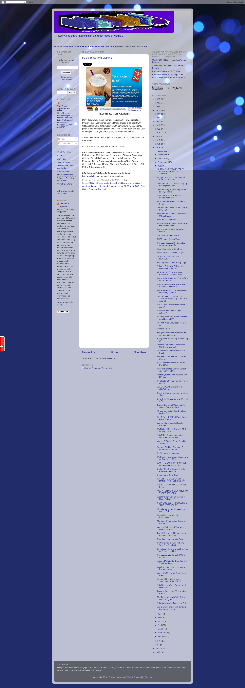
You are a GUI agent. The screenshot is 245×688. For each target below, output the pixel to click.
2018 (157, 129)
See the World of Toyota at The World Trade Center (171, 448)
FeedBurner (66, 80)
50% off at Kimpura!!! (166, 220)
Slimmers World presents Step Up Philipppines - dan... (172, 184)
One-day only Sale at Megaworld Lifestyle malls (171, 191)
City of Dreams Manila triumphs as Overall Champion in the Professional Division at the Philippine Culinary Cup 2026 (65, 120)
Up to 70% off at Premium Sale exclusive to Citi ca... (171, 470)
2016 (157, 136)
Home (56, 46)
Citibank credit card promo (122, 183)
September (163, 162)
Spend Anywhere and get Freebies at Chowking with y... (172, 550)
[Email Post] (125, 180)
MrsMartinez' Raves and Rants (65, 167)
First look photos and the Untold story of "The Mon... (171, 370)
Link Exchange (63, 191)
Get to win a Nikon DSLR (168, 235)
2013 (157, 148)
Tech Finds (129, 46)
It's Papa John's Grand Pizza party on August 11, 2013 (172, 458)
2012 (157, 641)
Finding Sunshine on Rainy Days (171, 262)
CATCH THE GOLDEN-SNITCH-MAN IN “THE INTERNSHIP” (171, 480)
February (162, 633)
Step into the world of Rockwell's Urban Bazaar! (171, 215)
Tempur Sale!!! (163, 329)
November (163, 155)
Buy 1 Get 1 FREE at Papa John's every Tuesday (172, 418)
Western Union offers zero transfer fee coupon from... (172, 224)
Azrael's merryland (65, 175)
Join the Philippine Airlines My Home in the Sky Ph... (170, 267)
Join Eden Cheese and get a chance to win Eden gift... (170, 436)
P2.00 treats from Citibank (97, 57)
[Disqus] (114, 230)
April (160, 625)
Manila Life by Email (120, 173)
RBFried (129, 677)
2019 (157, 125)
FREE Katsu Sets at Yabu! (168, 239)
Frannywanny (63, 171)
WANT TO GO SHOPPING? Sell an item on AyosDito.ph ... (171, 464)
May (160, 621)
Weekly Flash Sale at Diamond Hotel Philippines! (171, 498)
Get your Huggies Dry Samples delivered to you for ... (171, 244)
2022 (157, 114)
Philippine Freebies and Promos (65, 179)
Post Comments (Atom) (104, 358)
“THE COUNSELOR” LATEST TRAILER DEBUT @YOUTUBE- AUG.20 (172, 298)
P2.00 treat (129, 186)
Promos (85, 46)
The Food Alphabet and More (63, 108)
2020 (157, 122)
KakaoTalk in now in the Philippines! (167, 516)
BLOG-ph (61, 155)
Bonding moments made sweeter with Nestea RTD (172, 318)
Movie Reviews (97, 46)
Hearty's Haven (63, 162)
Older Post (139, 352)
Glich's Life (61, 159)
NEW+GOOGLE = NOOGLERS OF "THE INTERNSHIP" (172, 504)
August (161, 166)
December (163, 151)
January (161, 636)
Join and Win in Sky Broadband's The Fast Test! (172, 562)
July (160, 614)
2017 (157, 133)
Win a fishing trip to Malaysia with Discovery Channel (172, 291)
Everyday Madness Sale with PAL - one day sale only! (172, 334)
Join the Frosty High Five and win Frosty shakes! (172, 568)
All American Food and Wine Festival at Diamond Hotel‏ (169, 273)
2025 (157, 103)
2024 (157, 107)
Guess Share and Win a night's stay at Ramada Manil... (171, 406)
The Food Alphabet (64, 205)
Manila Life (92, 176)
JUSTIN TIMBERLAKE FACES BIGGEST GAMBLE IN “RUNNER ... (170, 171)
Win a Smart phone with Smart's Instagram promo (171, 608)
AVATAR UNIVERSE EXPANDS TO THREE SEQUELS (172, 492)
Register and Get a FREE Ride (166, 71)
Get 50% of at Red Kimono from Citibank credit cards (171, 534)
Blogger (148, 677)
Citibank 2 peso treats (99, 183)
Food (71, 46)
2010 (157, 648)
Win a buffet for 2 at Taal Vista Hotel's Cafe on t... (170, 528)
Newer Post (89, 352)
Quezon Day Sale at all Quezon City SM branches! (171, 346)
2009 (157, 652)
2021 (157, 118)
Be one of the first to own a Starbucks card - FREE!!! (169, 580)
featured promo (116, 186)
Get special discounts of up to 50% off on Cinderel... (172, 279)
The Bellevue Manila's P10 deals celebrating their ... (171, 598)
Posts (63, 139)
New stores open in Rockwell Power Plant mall (170, 196)
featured (104, 186)
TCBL (137, 186)
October (161, 158)
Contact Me (141, 46)
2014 (157, 144)
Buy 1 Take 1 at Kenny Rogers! (171, 253)
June (160, 618)
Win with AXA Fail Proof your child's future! (169, 388)
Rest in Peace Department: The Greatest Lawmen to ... (171, 285)
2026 (157, 99)
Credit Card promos (114, 46)
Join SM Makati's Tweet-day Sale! (172, 603)
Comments (65, 144)
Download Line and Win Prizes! (171, 539)
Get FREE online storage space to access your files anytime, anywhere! (168, 76)
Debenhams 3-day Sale (167, 475)
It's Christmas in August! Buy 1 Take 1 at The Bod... (170, 544)
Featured (64, 46)
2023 (157, 110)
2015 (157, 140)
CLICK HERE (88, 146)
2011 (157, 645)
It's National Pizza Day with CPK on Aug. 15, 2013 (171, 430)
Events (78, 46)
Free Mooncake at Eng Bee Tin (171, 249)
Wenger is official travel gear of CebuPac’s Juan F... (171, 178)
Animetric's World (64, 184)
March (161, 629)
